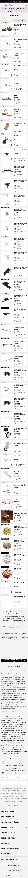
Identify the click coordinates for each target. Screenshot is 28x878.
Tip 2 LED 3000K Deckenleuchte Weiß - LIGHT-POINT (20, 442)
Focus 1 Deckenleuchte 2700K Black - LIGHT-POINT (20, 181)
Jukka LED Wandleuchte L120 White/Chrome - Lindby (20, 239)
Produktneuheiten (9, 859)
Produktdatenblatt (21, 158)
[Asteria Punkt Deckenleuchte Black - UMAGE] (14, 433)
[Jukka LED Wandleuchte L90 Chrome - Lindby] (14, 70)
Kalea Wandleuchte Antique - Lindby (20, 94)
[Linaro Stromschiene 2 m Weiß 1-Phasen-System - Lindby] (14, 587)
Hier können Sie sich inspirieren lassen (13, 660)
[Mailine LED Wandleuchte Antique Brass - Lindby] (14, 330)
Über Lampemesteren (10, 849)
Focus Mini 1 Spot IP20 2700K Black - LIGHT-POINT (20, 150)
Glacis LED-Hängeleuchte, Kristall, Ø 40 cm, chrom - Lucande (20, 196)
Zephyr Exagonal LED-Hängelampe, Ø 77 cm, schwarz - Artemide (19, 498)
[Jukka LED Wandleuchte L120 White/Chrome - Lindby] (14, 243)
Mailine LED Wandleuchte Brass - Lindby (19, 80)
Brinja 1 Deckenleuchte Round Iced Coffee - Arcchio (20, 122)
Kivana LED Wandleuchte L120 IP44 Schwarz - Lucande (20, 38)
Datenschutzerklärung (18, 801)
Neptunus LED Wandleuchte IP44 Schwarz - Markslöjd (20, 310)
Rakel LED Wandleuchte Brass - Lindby (19, 108)
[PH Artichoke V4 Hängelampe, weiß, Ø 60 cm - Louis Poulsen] (14, 559)
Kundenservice (7, 812)
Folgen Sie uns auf (9, 838)
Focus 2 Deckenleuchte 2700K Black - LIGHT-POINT (20, 399)
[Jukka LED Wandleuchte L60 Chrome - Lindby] (14, 460)
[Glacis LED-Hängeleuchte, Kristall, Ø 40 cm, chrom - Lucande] (14, 200)
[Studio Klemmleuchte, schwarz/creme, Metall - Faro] (14, 140)
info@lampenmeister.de (14, 872)
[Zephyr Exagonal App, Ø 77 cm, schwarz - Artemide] (14, 171)
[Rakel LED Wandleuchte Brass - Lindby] (14, 113)
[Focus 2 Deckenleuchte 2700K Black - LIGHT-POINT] (14, 404)
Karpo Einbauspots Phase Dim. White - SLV (19, 470)
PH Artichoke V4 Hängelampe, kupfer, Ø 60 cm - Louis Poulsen (20, 569)
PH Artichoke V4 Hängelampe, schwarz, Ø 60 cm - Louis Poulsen (20, 512)
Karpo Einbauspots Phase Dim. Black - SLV (19, 282)
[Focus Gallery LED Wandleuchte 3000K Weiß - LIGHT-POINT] (14, 418)
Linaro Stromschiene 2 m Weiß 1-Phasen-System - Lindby (19, 583)
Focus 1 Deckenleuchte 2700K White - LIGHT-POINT (20, 253)
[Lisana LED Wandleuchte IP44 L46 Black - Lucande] (14, 300)
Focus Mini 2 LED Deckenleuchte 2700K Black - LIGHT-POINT (20, 370)
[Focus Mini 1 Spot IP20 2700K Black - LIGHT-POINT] (14, 156)
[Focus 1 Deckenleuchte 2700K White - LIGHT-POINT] (14, 258)
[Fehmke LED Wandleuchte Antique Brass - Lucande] (14, 56)
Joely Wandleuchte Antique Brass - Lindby (20, 25)
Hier (16, 9)
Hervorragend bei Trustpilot (17, 1)
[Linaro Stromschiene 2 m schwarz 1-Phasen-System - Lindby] (14, 601)
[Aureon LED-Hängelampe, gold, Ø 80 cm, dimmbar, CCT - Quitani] (14, 489)
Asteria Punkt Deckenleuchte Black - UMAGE (20, 429)
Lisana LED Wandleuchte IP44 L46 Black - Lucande (20, 296)
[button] (11, 33)
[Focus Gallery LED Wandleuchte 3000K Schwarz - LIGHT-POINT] (14, 345)
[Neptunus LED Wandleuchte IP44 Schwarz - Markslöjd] (14, 315)
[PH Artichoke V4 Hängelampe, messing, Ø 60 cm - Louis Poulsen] (14, 531)
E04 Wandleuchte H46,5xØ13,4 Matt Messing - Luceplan (20, 210)
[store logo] (10, 5)
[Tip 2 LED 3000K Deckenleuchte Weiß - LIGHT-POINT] (14, 446)
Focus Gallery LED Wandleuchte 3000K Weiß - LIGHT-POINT (20, 414)
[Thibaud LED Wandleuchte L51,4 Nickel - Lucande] (14, 389)
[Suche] (23, 5)
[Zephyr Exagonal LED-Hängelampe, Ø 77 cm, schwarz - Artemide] (14, 502)
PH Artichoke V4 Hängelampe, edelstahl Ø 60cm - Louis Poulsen (20, 541)
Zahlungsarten (8, 833)
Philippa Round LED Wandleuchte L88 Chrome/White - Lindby (19, 355)
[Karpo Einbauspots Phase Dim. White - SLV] (14, 474)
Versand (5, 843)
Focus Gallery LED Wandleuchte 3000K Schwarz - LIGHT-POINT (20, 340)
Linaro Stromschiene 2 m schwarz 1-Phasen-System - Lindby (20, 597)
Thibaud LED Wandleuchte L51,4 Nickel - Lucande (20, 385)
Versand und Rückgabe (11, 822)
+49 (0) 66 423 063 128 (14, 870)
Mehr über (5, 854)
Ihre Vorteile (7, 827)
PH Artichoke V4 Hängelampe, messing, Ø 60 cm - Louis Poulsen (20, 527)
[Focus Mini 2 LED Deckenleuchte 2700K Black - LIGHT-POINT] (14, 374)
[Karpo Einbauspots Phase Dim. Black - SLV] (14, 286)
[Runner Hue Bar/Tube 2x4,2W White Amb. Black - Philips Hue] (14, 272)
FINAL (13, 11)
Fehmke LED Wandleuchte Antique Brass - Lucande (20, 52)
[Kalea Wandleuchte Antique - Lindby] (14, 98)
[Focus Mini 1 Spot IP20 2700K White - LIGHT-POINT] (14, 229)
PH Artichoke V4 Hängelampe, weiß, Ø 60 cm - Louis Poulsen (20, 555)
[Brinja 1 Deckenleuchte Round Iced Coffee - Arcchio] (14, 126)
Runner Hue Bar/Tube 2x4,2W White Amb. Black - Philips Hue (20, 268)
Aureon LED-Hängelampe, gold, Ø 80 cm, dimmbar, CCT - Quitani (20, 484)
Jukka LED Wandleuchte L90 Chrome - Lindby (20, 66)
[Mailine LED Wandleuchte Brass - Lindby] (14, 84)
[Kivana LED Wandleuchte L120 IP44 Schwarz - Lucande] (14, 43)
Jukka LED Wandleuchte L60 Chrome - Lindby (20, 456)
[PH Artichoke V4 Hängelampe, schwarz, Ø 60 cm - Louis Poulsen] (14, 517)
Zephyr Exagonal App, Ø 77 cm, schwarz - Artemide (20, 167)
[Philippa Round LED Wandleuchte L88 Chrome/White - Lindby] (14, 360)
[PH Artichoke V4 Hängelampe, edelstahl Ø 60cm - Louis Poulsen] (14, 545)
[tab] (14, 811)
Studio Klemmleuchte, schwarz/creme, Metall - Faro (20, 136)
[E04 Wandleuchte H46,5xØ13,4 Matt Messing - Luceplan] (14, 214)
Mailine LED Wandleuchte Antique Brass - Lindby (19, 326)
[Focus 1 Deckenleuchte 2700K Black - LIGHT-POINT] (14, 186)
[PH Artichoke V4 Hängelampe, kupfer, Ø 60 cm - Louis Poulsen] (14, 573)
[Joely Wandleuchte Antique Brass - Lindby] (14, 29)
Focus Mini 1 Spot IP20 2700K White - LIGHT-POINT (20, 224)
